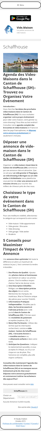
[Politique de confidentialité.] (13, 423)
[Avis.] (23, 426)
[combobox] (27, 396)
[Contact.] (27, 423)
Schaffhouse (19, 391)
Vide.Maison (25, 27)
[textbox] (27, 396)
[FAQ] (18, 426)
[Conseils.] (35, 423)
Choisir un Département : (9, 396)
